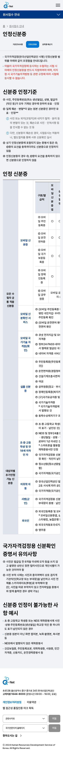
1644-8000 (18, 694)
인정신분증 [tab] (32, 44)
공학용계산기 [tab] (47, 44)
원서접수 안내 (11, 14)
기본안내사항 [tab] (18, 44)
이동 (54, 718)
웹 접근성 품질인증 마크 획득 (18, 708)
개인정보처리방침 (12, 702)
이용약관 (31, 702)
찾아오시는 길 (10, 735)
